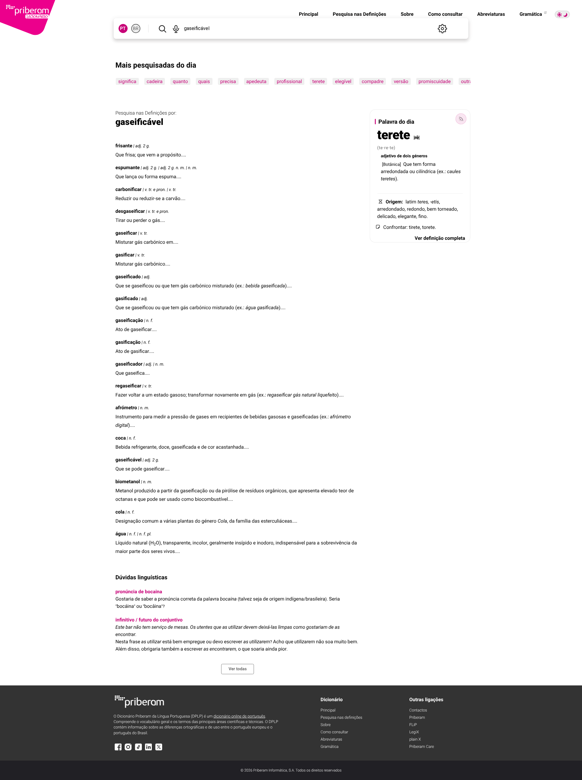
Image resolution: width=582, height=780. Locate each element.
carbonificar (128, 189)
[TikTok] (138, 750)
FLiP (413, 725)
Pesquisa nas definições (341, 717)
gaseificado (128, 277)
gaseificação (129, 320)
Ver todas (238, 669)
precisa (228, 81)
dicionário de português (239, 716)
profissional (289, 81)
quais (204, 81)
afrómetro (126, 407)
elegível (343, 81)
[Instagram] (128, 750)
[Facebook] (118, 750)
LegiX (414, 732)
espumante (127, 167)
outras (467, 81)
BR (136, 28)
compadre (372, 81)
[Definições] (442, 28)
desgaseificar (130, 211)
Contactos (418, 710)
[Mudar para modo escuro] (562, 14)
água (120, 534)
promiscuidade (434, 81)
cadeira (154, 81)
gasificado (126, 298)
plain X (415, 739)
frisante (123, 146)
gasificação (128, 342)
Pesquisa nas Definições (359, 14)
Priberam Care (421, 747)
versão (401, 81)
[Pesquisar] (162, 28)
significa (127, 81)
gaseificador (128, 364)
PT (123, 28)
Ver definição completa (440, 238)
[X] (158, 750)
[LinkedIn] (148, 750)
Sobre (407, 14)
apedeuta (256, 81)
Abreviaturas (491, 14)
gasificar (125, 255)
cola (120, 512)
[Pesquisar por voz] (176, 28)
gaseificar (126, 233)
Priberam (417, 717)
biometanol (127, 481)
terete (318, 81)
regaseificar (128, 386)
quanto (180, 81)
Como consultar (445, 14)
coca (120, 438)
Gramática (531, 14)
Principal (308, 14)
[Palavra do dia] (460, 118)
